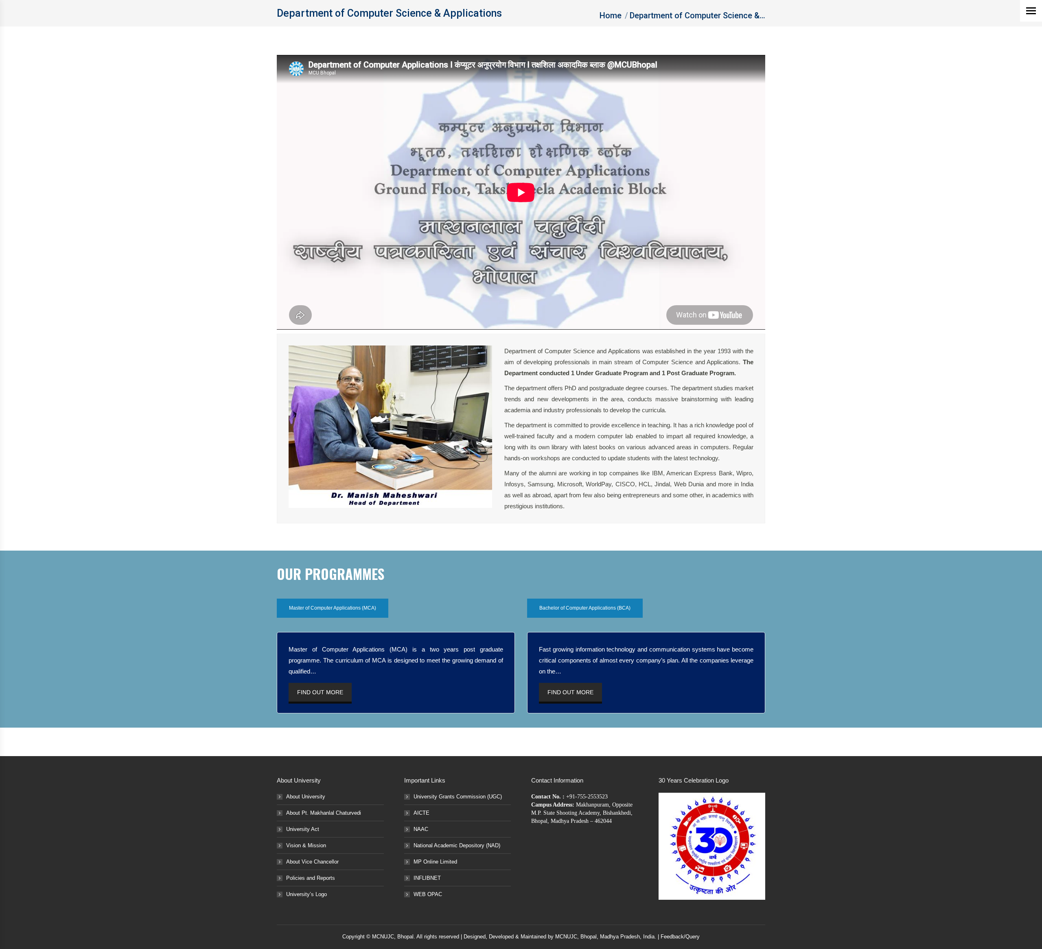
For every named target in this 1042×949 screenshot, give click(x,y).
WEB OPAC (428, 894)
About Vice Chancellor (312, 862)
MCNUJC (566, 937)
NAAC (421, 829)
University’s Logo (306, 894)
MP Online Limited (435, 862)
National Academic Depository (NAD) (457, 845)
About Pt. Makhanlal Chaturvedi (323, 813)
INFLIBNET (427, 878)
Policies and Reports (310, 878)
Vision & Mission (306, 845)
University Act (302, 829)
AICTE (421, 813)
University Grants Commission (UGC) (458, 797)
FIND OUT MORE (320, 692)
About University (305, 797)
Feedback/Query (680, 937)
